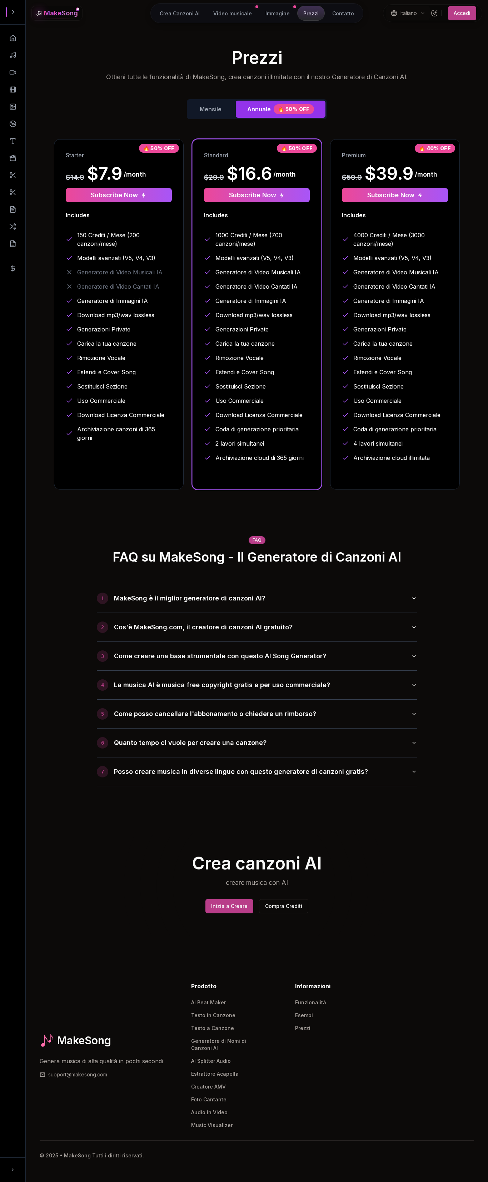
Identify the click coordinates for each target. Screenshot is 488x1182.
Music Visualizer (212, 1125)
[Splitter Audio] (13, 175)
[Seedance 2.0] (13, 158)
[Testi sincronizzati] (13, 209)
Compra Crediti (283, 906)
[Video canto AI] (13, 72)
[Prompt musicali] (13, 244)
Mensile (210, 109)
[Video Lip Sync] (13, 89)
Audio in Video (209, 1112)
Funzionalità (310, 1002)
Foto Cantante (208, 1099)
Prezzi (302, 1028)
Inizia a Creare (229, 906)
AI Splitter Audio (211, 1061)
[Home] (13, 38)
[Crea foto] (13, 107)
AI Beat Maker (208, 1002)
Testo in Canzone (213, 1015)
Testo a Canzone (212, 1028)
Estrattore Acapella (215, 1074)
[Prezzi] (13, 268)
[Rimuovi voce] (13, 192)
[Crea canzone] (13, 55)
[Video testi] (13, 141)
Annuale (278, 109)
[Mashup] (13, 226)
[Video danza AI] (13, 124)
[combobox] (408, 13)
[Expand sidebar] (13, 12)
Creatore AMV (208, 1087)
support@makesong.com (77, 1074)
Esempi (304, 1015)
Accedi (462, 13)
